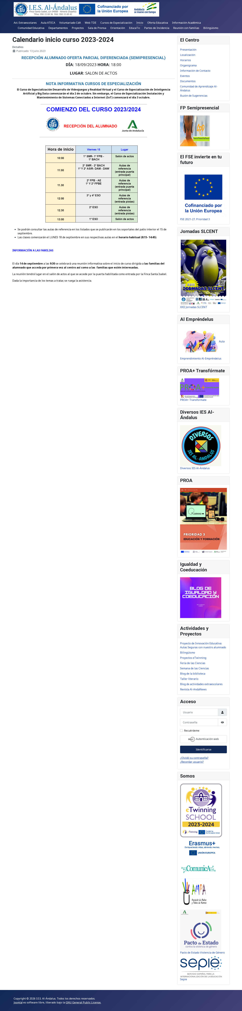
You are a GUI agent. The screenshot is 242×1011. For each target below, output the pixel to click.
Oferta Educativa (157, 22)
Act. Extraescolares (25, 22)
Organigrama (188, 65)
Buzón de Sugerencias (193, 95)
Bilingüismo (210, 28)
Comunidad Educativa (31, 28)
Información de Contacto (195, 70)
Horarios (185, 60)
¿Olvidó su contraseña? (194, 758)
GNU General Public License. (83, 1002)
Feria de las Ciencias (192, 663)
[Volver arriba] (236, 1004)
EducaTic (134, 28)
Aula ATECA (48, 22)
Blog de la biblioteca (192, 673)
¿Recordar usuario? (192, 762)
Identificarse (203, 749)
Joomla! (18, 1002)
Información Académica (186, 22)
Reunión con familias (186, 28)
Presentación (188, 49)
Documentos (188, 81)
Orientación (117, 28)
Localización (187, 55)
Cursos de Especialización (116, 22)
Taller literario (189, 679)
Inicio (139, 22)
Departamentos (58, 28)
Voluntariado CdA (70, 22)
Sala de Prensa (97, 28)
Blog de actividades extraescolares (201, 684)
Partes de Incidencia (156, 28)
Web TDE (90, 22)
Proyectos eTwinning (193, 658)
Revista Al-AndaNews (193, 689)
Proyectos (78, 28)
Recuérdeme (191, 730)
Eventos (185, 76)
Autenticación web (207, 739)
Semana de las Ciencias (194, 668)
